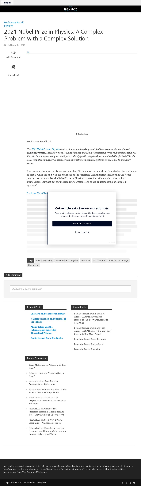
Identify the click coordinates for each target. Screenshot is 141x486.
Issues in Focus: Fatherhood (88, 344)
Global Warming (44, 260)
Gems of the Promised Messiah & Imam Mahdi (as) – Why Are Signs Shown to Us (46, 411)
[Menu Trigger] (3, 3)
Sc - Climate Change (118, 260)
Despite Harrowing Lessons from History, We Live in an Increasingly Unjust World (47, 431)
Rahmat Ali (34, 408)
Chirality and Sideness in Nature (48, 313)
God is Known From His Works (47, 338)
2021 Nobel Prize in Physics (45, 149)
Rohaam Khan (36, 373)
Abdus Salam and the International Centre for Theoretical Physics (43, 329)
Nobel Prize (61, 260)
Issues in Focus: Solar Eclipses (90, 339)
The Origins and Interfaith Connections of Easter (47, 400)
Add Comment (13, 57)
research (85, 260)
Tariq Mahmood (37, 364)
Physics (8, 26)
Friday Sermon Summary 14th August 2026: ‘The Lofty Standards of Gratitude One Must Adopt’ (92, 330)
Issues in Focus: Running (87, 349)
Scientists (33, 265)
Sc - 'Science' (99, 260)
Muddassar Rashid (14, 22)
